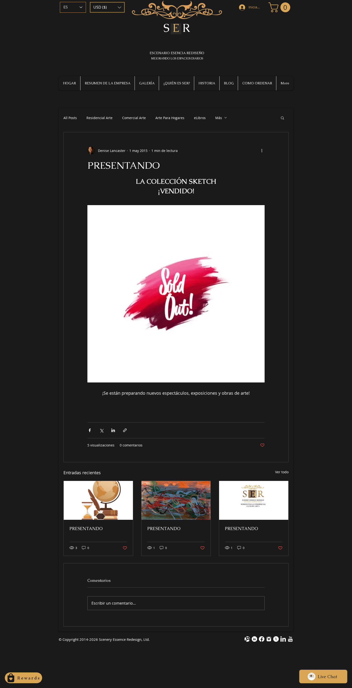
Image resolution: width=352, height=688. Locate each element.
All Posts (70, 118)
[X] (276, 639)
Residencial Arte (99, 118)
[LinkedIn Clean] (283, 639)
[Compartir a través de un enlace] (125, 430)
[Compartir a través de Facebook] (89, 430)
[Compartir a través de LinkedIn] (113, 430)
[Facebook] (261, 639)
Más (218, 118)
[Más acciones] (262, 150)
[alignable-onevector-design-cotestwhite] (247, 639)
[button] (107, 7)
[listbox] (107, 7)
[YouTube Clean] (290, 639)
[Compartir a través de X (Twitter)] (101, 430)
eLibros (200, 118)
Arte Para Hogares (169, 118)
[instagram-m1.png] (269, 639)
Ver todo (282, 472)
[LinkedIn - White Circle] (254, 639)
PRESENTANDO (86, 528)
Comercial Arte (134, 118)
